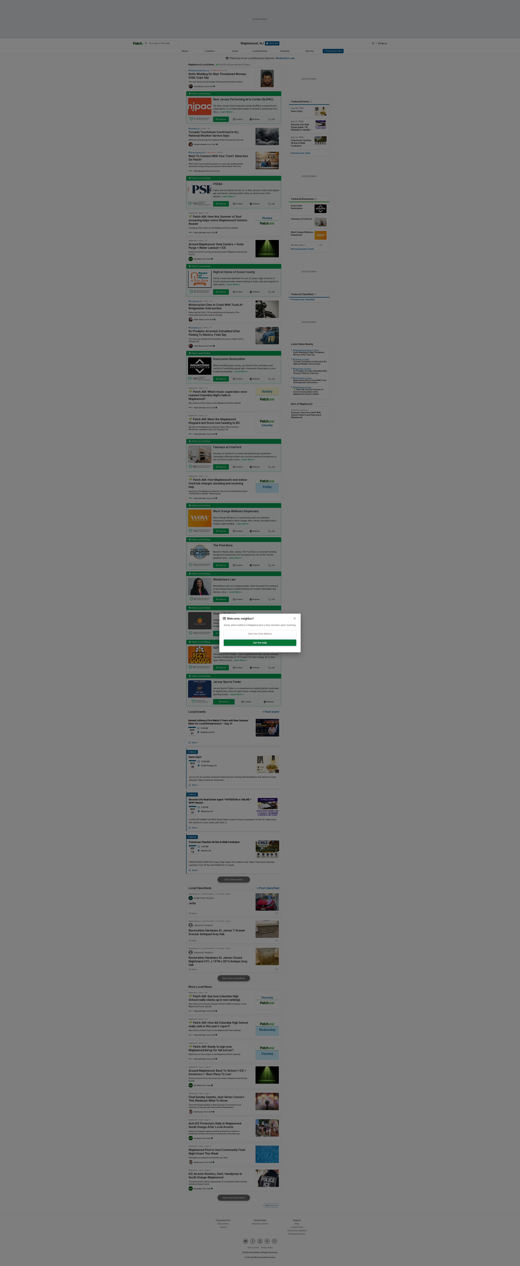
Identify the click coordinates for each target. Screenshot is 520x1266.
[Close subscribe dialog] (294, 618)
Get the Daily (260, 642)
